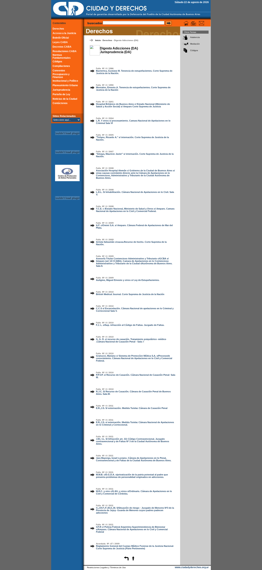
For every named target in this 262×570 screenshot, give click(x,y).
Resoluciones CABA (65, 51)
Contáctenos (60, 103)
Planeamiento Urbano (65, 85)
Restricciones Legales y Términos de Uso (106, 567)
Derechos (58, 28)
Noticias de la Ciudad (65, 98)
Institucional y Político (65, 80)
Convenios (59, 70)
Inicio (98, 40)
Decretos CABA (62, 46)
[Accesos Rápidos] (193, 23)
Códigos (57, 61)
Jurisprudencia (61, 89)
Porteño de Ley (61, 94)
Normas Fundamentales (62, 56)
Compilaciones (61, 66)
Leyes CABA (60, 42)
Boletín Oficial (61, 37)
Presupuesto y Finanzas (61, 76)
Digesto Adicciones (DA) (126, 40)
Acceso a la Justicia (64, 33)
